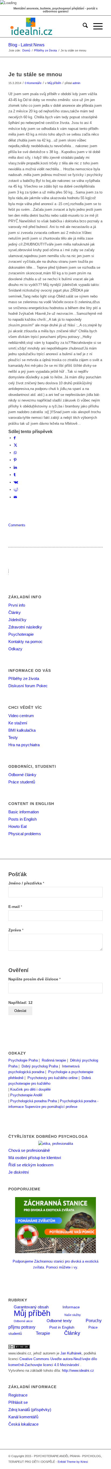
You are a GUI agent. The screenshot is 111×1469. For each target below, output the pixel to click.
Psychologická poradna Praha (33, 1101)
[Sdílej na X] (15, 445)
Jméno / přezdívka (26, 883)
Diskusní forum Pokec (28, 685)
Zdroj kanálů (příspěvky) (29, 1409)
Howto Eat (17, 826)
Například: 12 (20, 1003)
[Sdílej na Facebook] (15, 438)
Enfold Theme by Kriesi (73, 1461)
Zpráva (15, 930)
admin (76, 83)
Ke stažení (17, 723)
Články (14, 612)
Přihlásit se (18, 1402)
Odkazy (15, 649)
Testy (13, 737)
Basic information (23, 812)
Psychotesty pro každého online (52, 1078)
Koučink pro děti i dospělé (30, 1089)
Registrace (17, 1395)
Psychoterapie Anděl (26, 1095)
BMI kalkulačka (22, 730)
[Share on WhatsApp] (15, 453)
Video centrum (21, 715)
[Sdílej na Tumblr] (15, 475)
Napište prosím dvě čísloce (34, 979)
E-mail (15, 907)
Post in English (61, 1327)
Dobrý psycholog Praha (40, 1066)
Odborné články (22, 774)
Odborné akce (23, 1321)
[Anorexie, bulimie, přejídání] (46, 26)
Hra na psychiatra (24, 744)
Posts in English (22, 819)
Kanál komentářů (23, 1417)
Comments (16, 525)
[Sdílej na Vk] (16, 482)
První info (16, 605)
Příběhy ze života (23, 678)
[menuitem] (82, 26)
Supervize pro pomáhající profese (51, 1107)
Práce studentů (21, 782)
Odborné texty (59, 1320)
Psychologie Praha (23, 1060)
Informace (71, 1307)
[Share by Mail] (15, 497)
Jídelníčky (17, 619)
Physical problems (24, 833)
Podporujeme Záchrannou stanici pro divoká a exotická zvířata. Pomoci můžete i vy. (55, 1264)
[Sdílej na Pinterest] (15, 460)
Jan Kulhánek (71, 1353)
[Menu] (95, 26)
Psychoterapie (21, 634)
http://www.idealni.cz (78, 1370)
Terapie (43, 1333)
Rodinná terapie (54, 1060)
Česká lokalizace (23, 1424)
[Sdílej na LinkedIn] (15, 467)
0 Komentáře (33, 83)
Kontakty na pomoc (25, 641)
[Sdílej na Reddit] (16, 490)
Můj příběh (54, 83)
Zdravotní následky (25, 627)
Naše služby (72, 1314)
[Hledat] (82, 26)
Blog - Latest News (26, 45)
